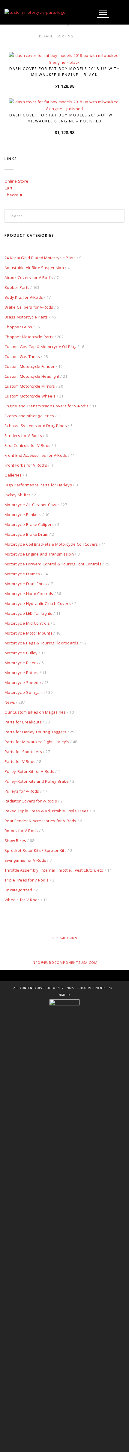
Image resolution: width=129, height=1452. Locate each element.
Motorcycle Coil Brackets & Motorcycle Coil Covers (51, 544)
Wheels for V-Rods (22, 899)
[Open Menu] (103, 12)
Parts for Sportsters (23, 751)
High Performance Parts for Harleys (38, 485)
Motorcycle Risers (21, 662)
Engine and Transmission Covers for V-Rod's (46, 406)
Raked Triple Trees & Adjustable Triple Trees (46, 811)
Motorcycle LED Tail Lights (28, 613)
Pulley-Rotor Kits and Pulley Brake (36, 781)
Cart (8, 188)
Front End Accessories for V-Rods (35, 455)
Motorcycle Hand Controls (28, 593)
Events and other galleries (29, 415)
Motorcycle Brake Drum (26, 534)
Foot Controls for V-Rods (27, 445)
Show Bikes (15, 840)
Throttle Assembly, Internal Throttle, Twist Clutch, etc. (54, 870)
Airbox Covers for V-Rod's (28, 277)
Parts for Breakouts (23, 722)
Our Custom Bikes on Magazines (35, 712)
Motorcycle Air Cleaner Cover (31, 504)
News (9, 702)
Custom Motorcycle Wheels (30, 396)
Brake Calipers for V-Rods (28, 307)
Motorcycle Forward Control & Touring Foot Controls (52, 564)
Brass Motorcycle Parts (26, 317)
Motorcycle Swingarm (24, 692)
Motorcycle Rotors (21, 672)
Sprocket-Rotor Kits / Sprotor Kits (35, 850)
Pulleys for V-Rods (21, 791)
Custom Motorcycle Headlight (31, 376)
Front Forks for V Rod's (25, 465)
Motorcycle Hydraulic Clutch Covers (37, 603)
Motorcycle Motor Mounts (28, 633)
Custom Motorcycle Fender (29, 366)
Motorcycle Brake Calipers (29, 524)
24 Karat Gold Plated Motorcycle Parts (40, 257)
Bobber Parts (16, 287)
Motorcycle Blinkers (22, 514)
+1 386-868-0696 (65, 938)
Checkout (13, 195)
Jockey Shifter (17, 494)
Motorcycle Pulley (21, 653)
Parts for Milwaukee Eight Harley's (36, 741)
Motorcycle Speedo (22, 682)
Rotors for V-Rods (21, 830)
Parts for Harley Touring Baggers (35, 732)
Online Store (16, 181)
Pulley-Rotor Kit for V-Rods (29, 771)
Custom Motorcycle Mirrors (29, 386)
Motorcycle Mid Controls (27, 623)
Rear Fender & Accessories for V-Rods (40, 820)
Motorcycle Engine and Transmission (39, 554)
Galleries (13, 475)
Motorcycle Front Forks (25, 583)
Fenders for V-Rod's (23, 435)
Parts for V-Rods (19, 761)
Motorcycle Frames (22, 573)
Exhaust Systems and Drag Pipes (35, 425)
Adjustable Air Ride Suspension (34, 267)
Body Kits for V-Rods (23, 297)
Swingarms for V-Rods (25, 860)
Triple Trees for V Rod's (26, 880)
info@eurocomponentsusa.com (65, 962)
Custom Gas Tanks (22, 356)
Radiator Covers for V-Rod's (30, 801)
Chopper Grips (18, 327)
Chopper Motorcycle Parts (28, 336)
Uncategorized (18, 890)
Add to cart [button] (67, 54)
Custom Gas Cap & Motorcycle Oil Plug (40, 346)
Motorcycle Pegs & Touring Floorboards (41, 643)
